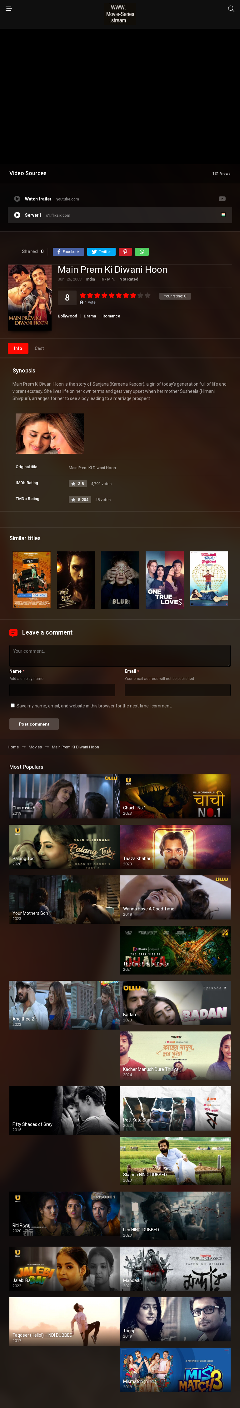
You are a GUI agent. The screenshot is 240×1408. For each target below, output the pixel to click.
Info (18, 348)
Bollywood (67, 316)
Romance (111, 316)
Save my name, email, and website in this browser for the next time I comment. (94, 705)
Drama (90, 316)
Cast (39, 348)
